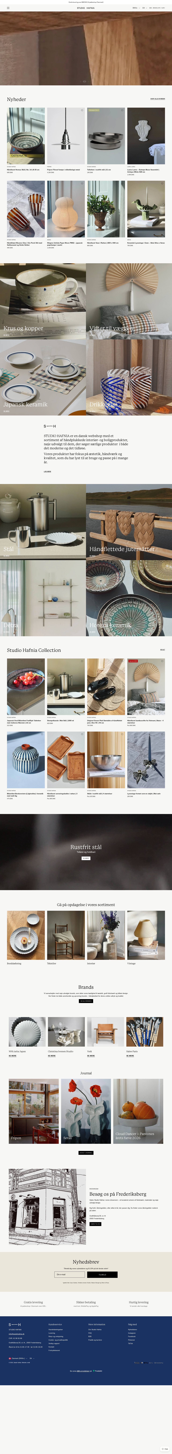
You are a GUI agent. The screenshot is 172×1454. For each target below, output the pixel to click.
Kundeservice (55, 1324)
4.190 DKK (50, 172)
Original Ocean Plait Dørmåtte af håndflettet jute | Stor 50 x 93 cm (104, 722)
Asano (49, 239)
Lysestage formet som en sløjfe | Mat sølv (144, 794)
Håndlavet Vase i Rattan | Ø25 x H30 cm (102, 243)
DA (144, 8)
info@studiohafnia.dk (16, 1334)
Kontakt (51, 1347)
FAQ (90, 1333)
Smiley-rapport (54, 1343)
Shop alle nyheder (157, 98)
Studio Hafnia (11, 166)
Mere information (96, 1324)
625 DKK (50, 723)
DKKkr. (135, 8)
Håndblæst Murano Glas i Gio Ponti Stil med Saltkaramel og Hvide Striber (24, 244)
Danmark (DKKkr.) (18, 1358)
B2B (89, 1336)
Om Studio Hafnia (94, 1329)
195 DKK (90, 172)
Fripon (49, 166)
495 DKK (10, 248)
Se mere (6, 335)
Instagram (132, 1333)
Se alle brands (86, 1001)
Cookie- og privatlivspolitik (58, 1340)
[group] (86, 2)
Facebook (131, 1336)
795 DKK (130, 245)
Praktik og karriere (95, 1340)
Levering (52, 1333)
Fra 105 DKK (91, 796)
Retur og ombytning (56, 1336)
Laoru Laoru (131, 166)
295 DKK (130, 796)
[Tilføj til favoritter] (42, 110)
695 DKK (10, 172)
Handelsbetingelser (56, 1329)
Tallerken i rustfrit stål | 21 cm (99, 170)
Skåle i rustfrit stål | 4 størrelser (99, 794)
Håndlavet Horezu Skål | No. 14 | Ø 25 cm (23, 170)
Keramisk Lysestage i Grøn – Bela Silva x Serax (146, 243)
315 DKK (10, 725)
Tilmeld (102, 1275)
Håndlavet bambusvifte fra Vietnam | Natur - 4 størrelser (145, 722)
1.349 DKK (50, 248)
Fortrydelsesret (54, 1350)
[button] (150, 8)
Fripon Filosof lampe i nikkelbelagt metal (63, 170)
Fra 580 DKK (131, 725)
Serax (129, 239)
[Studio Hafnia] (86, 8)
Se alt (162, 649)
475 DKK (10, 798)
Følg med (132, 1324)
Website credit (26, 1362)
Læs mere (47, 471)
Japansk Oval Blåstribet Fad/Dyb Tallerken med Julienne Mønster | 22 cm (24, 722)
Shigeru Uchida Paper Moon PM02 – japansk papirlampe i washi (64, 244)
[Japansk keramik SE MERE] (86, 48)
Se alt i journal (86, 1153)
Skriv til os (95, 1224)
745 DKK (90, 725)
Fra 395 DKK (51, 798)
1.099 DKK (130, 174)
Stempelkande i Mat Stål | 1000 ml (60, 720)
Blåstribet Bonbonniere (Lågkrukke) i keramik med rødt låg (25, 795)
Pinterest (131, 1340)
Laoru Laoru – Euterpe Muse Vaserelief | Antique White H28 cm (143, 171)
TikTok (130, 1343)
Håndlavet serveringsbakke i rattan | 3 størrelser (62, 795)
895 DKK (90, 245)
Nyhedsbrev (132, 1329)
